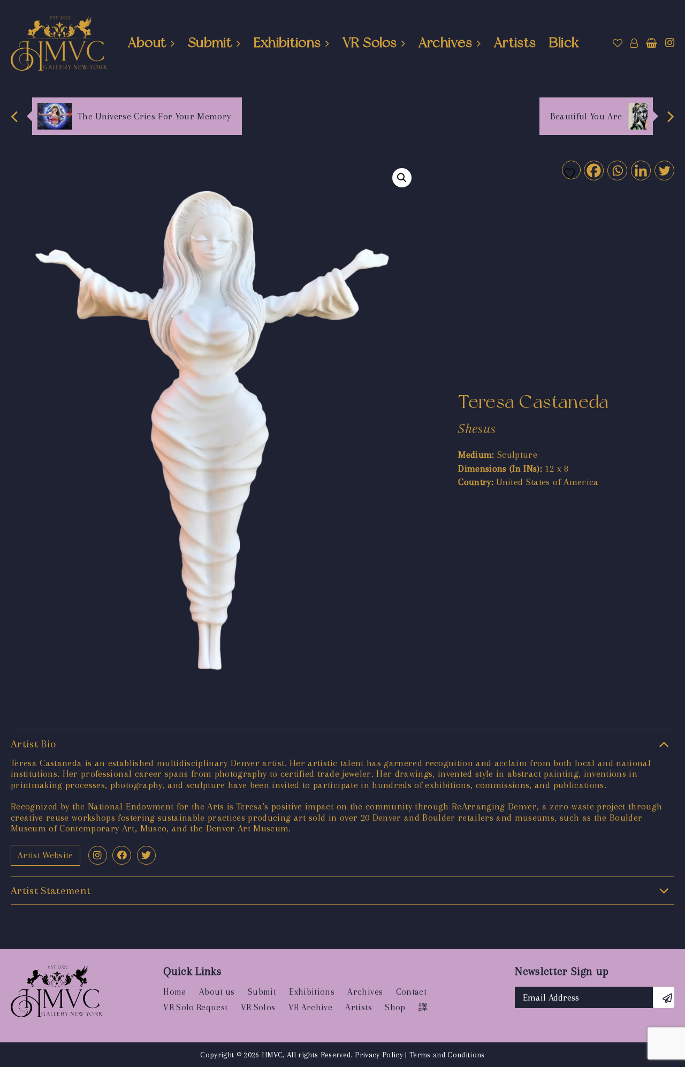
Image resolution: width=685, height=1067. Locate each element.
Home (174, 992)
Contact (411, 992)
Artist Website (45, 855)
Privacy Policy (379, 1054)
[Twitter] (663, 170)
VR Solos (369, 42)
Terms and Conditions (447, 1054)
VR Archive (310, 1007)
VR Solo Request (195, 1007)
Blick (564, 42)
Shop (395, 1007)
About (147, 42)
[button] (402, 177)
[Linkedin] (640, 170)
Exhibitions (287, 42)
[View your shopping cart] (651, 43)
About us (217, 992)
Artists (515, 42)
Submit (210, 42)
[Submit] (663, 997)
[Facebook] (593, 170)
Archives (445, 42)
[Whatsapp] (616, 170)
